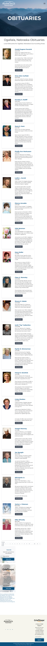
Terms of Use (23, 644)
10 (29, 543)
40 (34, 543)
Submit (39, 640)
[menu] (44, 3)
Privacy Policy (18, 644)
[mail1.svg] (12, 629)
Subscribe (8, 559)
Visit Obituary (19, 70)
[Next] (40, 544)
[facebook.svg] (5, 629)
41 (37, 543)
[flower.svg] (7, 629)
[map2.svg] (10, 629)
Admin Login (29, 644)
